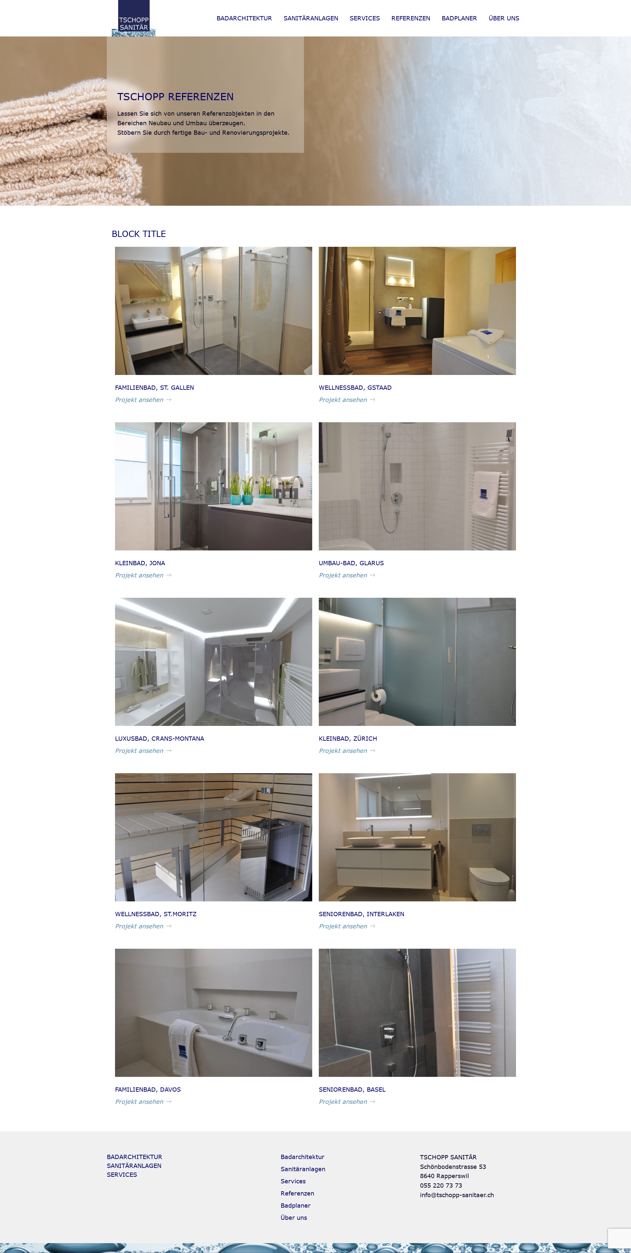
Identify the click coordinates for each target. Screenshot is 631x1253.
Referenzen (410, 18)
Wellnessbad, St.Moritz (156, 913)
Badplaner (459, 18)
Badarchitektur (244, 18)
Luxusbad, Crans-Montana (159, 738)
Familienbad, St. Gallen (154, 387)
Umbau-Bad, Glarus (351, 563)
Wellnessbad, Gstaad (355, 387)
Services (365, 18)
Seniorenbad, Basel (352, 1089)
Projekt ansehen (139, 399)
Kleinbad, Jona (140, 563)
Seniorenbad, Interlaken (361, 913)
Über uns (504, 18)
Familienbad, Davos (148, 1089)
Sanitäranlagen (311, 18)
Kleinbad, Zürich (348, 738)
